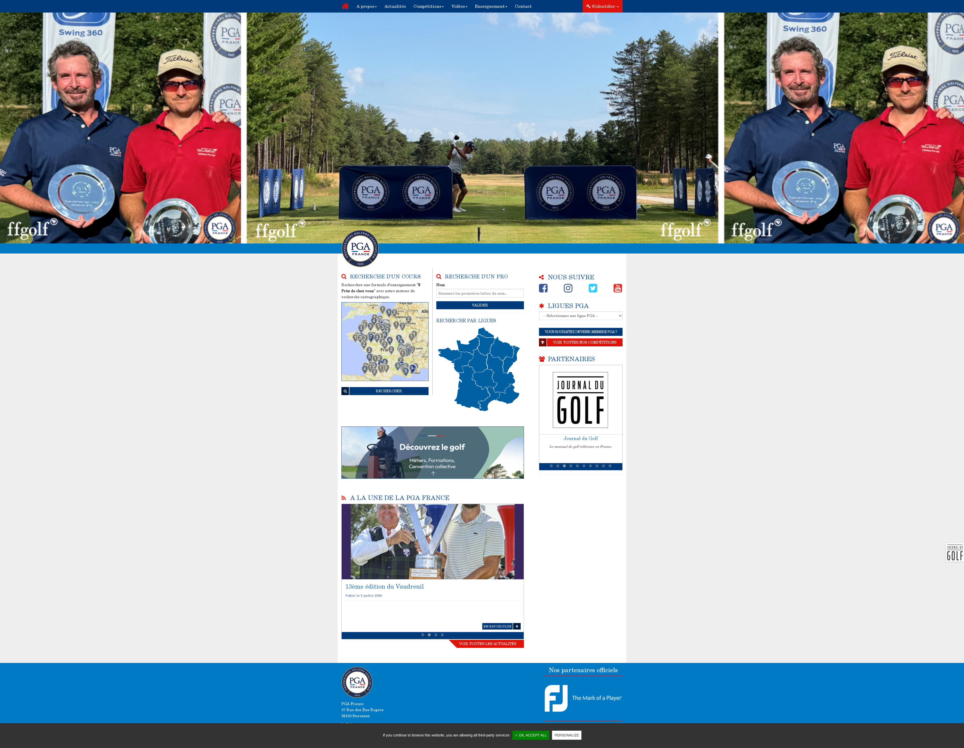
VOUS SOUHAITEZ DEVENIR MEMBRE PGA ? (581, 331)
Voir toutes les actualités (487, 643)
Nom (440, 284)
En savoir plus (497, 626)
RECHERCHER (389, 391)
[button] (367, 6)
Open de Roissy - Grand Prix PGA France (404, 586)
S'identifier (603, 6)
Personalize (567, 735)
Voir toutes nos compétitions (585, 342)
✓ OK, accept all (531, 735)
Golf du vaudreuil (581, 438)
